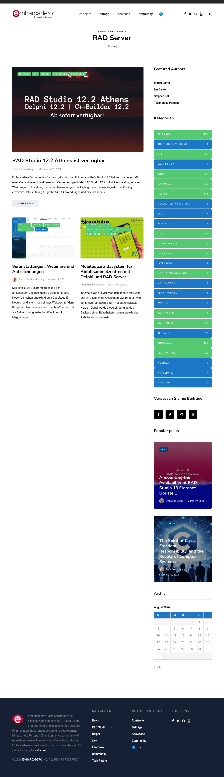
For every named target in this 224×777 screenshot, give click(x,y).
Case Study (183, 164)
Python (183, 303)
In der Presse (183, 243)
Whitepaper (183, 373)
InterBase (183, 253)
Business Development (183, 144)
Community (144, 14)
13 (182, 635)
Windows (183, 382)
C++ (36, 74)
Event (183, 213)
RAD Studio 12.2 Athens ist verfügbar (58, 160)
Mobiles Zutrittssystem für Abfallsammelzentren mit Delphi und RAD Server (106, 272)
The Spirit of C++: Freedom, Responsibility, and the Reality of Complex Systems (181, 551)
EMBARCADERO (32, 759)
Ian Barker (160, 89)
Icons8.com (38, 750)
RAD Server (60, 74)
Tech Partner (183, 353)
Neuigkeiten (183, 283)
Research (183, 333)
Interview (183, 263)
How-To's (183, 223)
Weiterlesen (25, 203)
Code (183, 174)
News (164, 450)
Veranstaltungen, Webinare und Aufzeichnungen (43, 269)
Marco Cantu (162, 82)
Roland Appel (28, 169)
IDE (183, 233)
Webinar (41, 229)
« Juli (157, 667)
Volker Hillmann (177, 569)
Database (183, 183)
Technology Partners (166, 102)
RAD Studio (77, 74)
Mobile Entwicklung (99, 229)
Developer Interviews (183, 203)
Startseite (84, 14)
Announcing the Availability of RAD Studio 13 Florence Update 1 (178, 485)
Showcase (123, 14)
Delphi (46, 74)
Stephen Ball (162, 96)
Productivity (183, 293)
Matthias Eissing (35, 279)
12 (174, 635)
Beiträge (103, 14)
